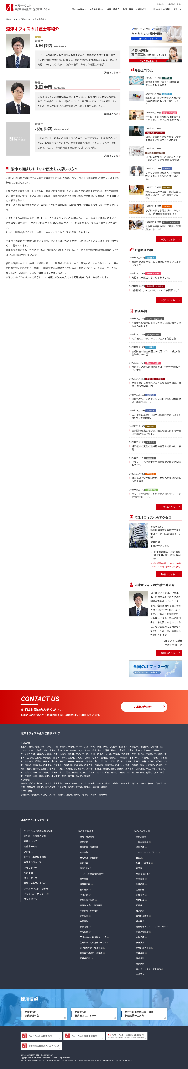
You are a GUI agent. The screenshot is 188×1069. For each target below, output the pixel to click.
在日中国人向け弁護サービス (93, 937)
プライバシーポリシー (35, 893)
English (162, 4)
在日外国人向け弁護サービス (93, 942)
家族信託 (84, 926)
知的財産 (140, 900)
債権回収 (140, 921)
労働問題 (84, 841)
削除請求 (84, 889)
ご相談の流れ (142, 9)
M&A (138, 857)
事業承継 (140, 953)
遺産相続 (84, 878)
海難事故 (84, 921)
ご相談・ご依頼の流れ (35, 835)
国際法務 (140, 942)
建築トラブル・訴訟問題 (91, 905)
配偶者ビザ (85, 958)
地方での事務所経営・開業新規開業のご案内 (139, 1013)
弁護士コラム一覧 (33, 862)
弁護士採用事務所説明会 (32, 1013)
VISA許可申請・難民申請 (91, 947)
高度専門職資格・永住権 (91, 953)
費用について (30, 841)
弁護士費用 (128, 9)
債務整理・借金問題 (89, 857)
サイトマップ (30, 878)
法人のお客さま (96, 9)
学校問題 (84, 894)
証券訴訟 (84, 915)
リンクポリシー (31, 899)
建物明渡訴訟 (142, 915)
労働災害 (84, 863)
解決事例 (28, 872)
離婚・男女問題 (87, 836)
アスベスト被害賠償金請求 (92, 873)
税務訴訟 (140, 884)
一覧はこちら (168, 239)
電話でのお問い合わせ (35, 883)
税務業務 (84, 931)
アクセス (177, 9)
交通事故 (84, 852)
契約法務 (140, 847)
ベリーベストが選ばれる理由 (38, 830)
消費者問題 (85, 884)
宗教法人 (140, 974)
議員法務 (140, 963)
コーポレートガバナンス (147, 852)
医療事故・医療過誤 (89, 910)
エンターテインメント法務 (148, 968)
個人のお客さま (79, 9)
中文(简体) (171, 4)
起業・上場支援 (143, 863)
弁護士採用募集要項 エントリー (85, 1013)
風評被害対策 (142, 873)
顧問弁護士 (141, 836)
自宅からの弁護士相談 (35, 856)
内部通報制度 (142, 931)
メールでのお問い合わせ (36, 888)
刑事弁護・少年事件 (89, 847)
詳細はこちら (111, 72)
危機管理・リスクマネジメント (150, 926)
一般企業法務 (142, 841)
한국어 (179, 4)
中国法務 (140, 937)
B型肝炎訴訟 (86, 868)
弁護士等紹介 (113, 9)
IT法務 (139, 868)
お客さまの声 (30, 867)
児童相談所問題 (87, 900)
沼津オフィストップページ (35, 820)
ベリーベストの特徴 (161, 9)
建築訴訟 (140, 910)
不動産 (139, 905)
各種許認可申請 (143, 947)
